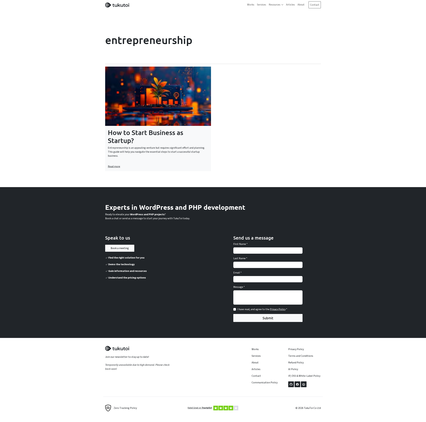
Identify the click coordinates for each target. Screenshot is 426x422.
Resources (274, 4)
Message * (239, 287)
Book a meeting (120, 248)
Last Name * (240, 258)
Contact (314, 5)
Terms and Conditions (300, 356)
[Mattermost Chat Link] (304, 384)
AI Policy (293, 369)
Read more (114, 166)
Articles (290, 4)
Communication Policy (265, 382)
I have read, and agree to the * (262, 309)
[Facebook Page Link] (297, 384)
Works (250, 4)
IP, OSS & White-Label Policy (304, 376)
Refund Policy (296, 362)
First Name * (240, 244)
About (301, 4)
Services (261, 4)
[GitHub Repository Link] (291, 384)
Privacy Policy (278, 309)
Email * (237, 273)
